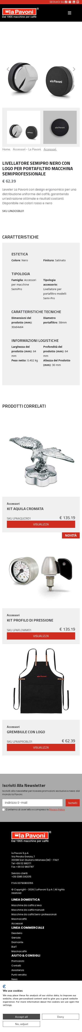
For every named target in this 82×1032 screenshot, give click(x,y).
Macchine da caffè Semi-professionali (34, 914)
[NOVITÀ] (40, 570)
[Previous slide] (8, 69)
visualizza (41, 524)
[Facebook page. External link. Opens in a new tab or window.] (66, 2)
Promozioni (17, 961)
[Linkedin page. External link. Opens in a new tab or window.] (74, 2)
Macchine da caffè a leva (26, 905)
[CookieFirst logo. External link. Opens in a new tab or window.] (4, 986)
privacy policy (57, 809)
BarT (14, 946)
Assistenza (17, 970)
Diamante (17, 942)
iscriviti (72, 802)
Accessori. (50, 149)
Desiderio (16, 933)
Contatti (16, 965)
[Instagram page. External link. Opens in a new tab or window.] (70, 2)
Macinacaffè (19, 919)
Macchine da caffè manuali (27, 909)
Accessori (17, 923)
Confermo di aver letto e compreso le (35, 809)
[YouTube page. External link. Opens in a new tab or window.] (78, 2)
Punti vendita (19, 974)
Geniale (15, 937)
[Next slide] (74, 69)
